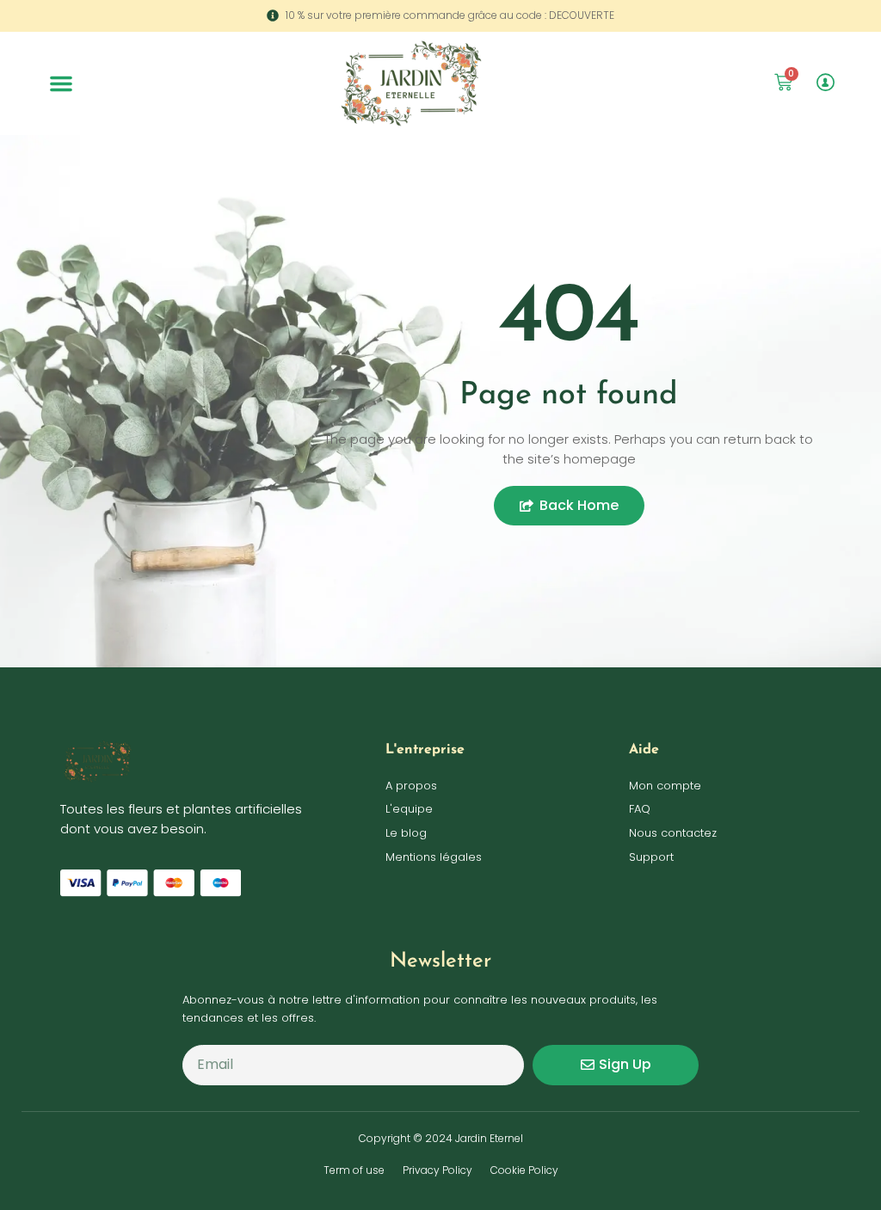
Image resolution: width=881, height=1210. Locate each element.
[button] (61, 83)
